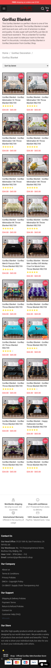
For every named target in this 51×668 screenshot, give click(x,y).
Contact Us (7, 610)
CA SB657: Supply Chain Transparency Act (20, 585)
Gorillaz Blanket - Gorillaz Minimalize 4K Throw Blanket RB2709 (13, 223)
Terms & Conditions (10, 573)
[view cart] (47, 8)
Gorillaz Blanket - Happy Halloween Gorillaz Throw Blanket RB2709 (37, 424)
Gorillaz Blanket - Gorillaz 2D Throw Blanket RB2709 (13, 345)
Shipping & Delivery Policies (14, 598)
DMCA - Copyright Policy (12, 581)
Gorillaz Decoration (21, 53)
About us (6, 570)
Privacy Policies (9, 577)
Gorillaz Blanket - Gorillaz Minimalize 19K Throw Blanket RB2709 (37, 100)
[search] (42, 8)
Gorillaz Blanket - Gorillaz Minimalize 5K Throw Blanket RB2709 (37, 223)
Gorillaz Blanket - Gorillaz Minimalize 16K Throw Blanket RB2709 (13, 141)
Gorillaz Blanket (10, 57)
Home (5, 53)
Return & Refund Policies (13, 606)
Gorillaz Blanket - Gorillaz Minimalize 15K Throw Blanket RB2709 (13, 182)
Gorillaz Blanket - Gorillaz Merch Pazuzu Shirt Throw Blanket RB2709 (13, 263)
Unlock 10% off (5, 655)
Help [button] (46, 664)
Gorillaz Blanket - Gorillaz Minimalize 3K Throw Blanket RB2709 (37, 141)
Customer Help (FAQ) (11, 614)
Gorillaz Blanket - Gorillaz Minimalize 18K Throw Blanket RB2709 (37, 182)
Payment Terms (9, 602)
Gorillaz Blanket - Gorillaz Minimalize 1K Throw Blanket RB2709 (13, 100)
